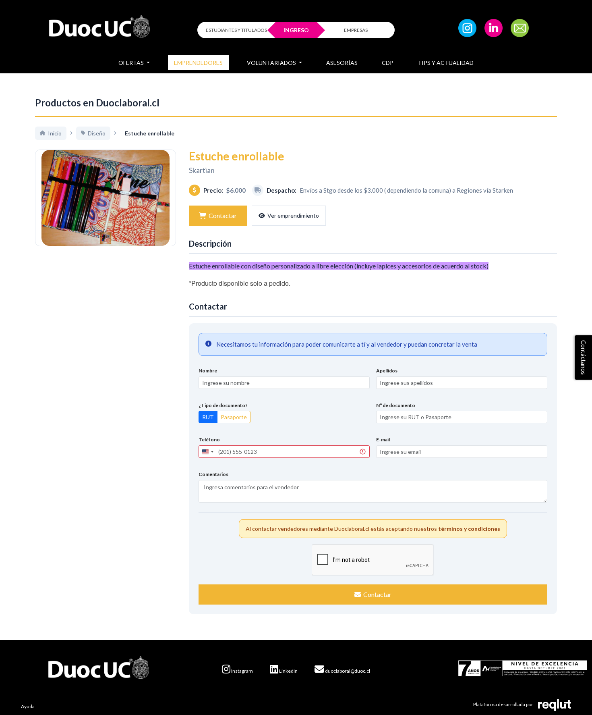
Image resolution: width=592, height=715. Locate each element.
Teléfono (209, 439)
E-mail (383, 439)
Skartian (202, 170)
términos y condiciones (469, 528)
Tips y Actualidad (446, 62)
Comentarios (213, 474)
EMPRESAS (356, 30)
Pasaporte (234, 417)
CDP (387, 62)
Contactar (223, 215)
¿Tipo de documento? (223, 405)
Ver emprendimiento (293, 215)
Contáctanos (583, 357)
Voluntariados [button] (272, 62)
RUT (208, 417)
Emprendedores (198, 62)
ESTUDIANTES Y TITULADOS (236, 30)
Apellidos (386, 371)
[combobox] (207, 451)
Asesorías (342, 62)
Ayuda (28, 706)
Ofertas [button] (131, 62)
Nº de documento (395, 405)
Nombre (208, 371)
